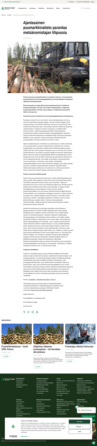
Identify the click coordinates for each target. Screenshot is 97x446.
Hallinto (59, 407)
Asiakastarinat (40, 404)
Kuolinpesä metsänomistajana (44, 383)
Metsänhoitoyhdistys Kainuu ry (65, 402)
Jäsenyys (71, 2)
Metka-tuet (60, 383)
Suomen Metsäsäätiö (42, 389)
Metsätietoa (50, 8)
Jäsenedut (19, 404)
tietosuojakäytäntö (30, 441)
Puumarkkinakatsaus (62, 393)
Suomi (92, 1)
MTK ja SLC (19, 412)
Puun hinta (60, 395)
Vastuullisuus (40, 410)
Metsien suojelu (81, 385)
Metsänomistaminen (22, 385)
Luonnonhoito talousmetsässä (85, 383)
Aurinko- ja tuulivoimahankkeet (65, 381)
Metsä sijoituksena (62, 385)
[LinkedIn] (32, 312)
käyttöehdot (39, 441)
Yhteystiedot (66, 8)
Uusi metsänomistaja (42, 391)
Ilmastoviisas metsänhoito (84, 381)
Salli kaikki (79, 421)
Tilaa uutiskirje (40, 408)
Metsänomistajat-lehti (63, 409)
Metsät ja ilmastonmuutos (84, 393)
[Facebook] (28, 312)
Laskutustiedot (61, 412)
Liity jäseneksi (20, 406)
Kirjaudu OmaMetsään (83, 2)
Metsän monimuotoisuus (84, 387)
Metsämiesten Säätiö (42, 385)
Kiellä (79, 431)
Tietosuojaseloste (62, 414)
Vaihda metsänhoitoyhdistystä (12, 1)
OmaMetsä (41, 8)
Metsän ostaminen (62, 389)
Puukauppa (32, 8)
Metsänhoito (19, 381)
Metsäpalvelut (22, 8)
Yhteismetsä (39, 393)
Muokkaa (78, 426)
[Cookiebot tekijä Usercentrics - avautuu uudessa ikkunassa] (13, 436)
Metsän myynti (61, 387)
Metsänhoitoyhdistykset (43, 406)
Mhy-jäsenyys (20, 402)
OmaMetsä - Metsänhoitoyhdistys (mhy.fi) (42, 279)
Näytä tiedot (24, 436)
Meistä (58, 8)
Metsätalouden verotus (63, 391)
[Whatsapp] (37, 312)
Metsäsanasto (40, 387)
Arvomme (39, 402)
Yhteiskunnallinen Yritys (43, 412)
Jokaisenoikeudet (41, 381)
